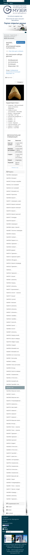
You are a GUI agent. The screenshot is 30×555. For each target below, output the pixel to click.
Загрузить (21, 42)
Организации (6, 35)
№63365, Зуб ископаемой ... (9, 38)
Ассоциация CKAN (7, 523)
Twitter (9, 510)
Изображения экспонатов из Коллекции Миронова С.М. (13, 71)
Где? (14, 26)
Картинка (9, 77)
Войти (11, 3)
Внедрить (20, 82)
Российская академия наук (15, 16)
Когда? (19, 26)
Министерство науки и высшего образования (15, 19)
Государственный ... (14, 35)
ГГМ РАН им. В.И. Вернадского (10, 519)
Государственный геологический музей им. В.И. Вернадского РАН (15, 551)
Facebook (10, 513)
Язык (4, 1)
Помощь (6, 3)
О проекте (5, 517)
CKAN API (4, 521)
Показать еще (15, 167)
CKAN (5, 529)
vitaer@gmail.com (18, 547)
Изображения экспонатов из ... (10, 36)
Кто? (15, 28)
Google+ (9, 506)
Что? (10, 26)
